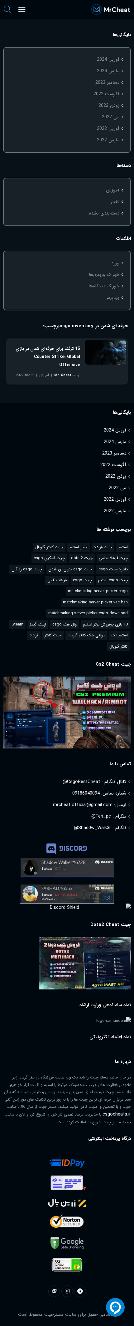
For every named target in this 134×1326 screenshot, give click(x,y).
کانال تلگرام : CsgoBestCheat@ (94, 782)
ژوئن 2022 (108, 105)
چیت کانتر (53, 635)
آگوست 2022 (106, 94)
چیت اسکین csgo (49, 558)
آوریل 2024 (108, 59)
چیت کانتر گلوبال (49, 547)
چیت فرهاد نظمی (113, 558)
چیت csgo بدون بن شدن (70, 569)
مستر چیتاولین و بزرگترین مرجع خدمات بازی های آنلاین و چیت (111, 9)
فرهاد (34, 635)
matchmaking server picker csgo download (88, 613)
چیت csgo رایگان (27, 569)
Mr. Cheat (62, 375)
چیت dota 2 (82, 558)
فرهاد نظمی (57, 580)
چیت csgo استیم (113, 580)
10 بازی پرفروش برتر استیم (105, 624)
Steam (17, 624)
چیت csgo (82, 580)
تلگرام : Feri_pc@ (108, 816)
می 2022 (110, 117)
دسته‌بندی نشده (104, 213)
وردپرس (111, 297)
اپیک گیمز (38, 624)
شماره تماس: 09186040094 (99, 793)
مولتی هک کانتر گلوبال (86, 635)
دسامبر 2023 (107, 82)
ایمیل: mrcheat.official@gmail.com (89, 805)
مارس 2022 (108, 140)
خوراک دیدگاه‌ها (104, 286)
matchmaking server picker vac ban (95, 602)
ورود (115, 263)
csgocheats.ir (117, 1114)
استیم (123, 547)
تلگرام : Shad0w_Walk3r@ (100, 828)
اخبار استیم (78, 547)
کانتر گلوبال (118, 646)
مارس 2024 (108, 71)
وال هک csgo (64, 624)
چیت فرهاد (103, 547)
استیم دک (120, 635)
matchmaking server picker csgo (98, 591)
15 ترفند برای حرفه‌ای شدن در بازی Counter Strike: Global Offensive (48, 356)
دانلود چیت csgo (113, 569)
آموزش (112, 190)
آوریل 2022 (108, 128)
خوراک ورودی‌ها (104, 274)
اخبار (115, 201)
